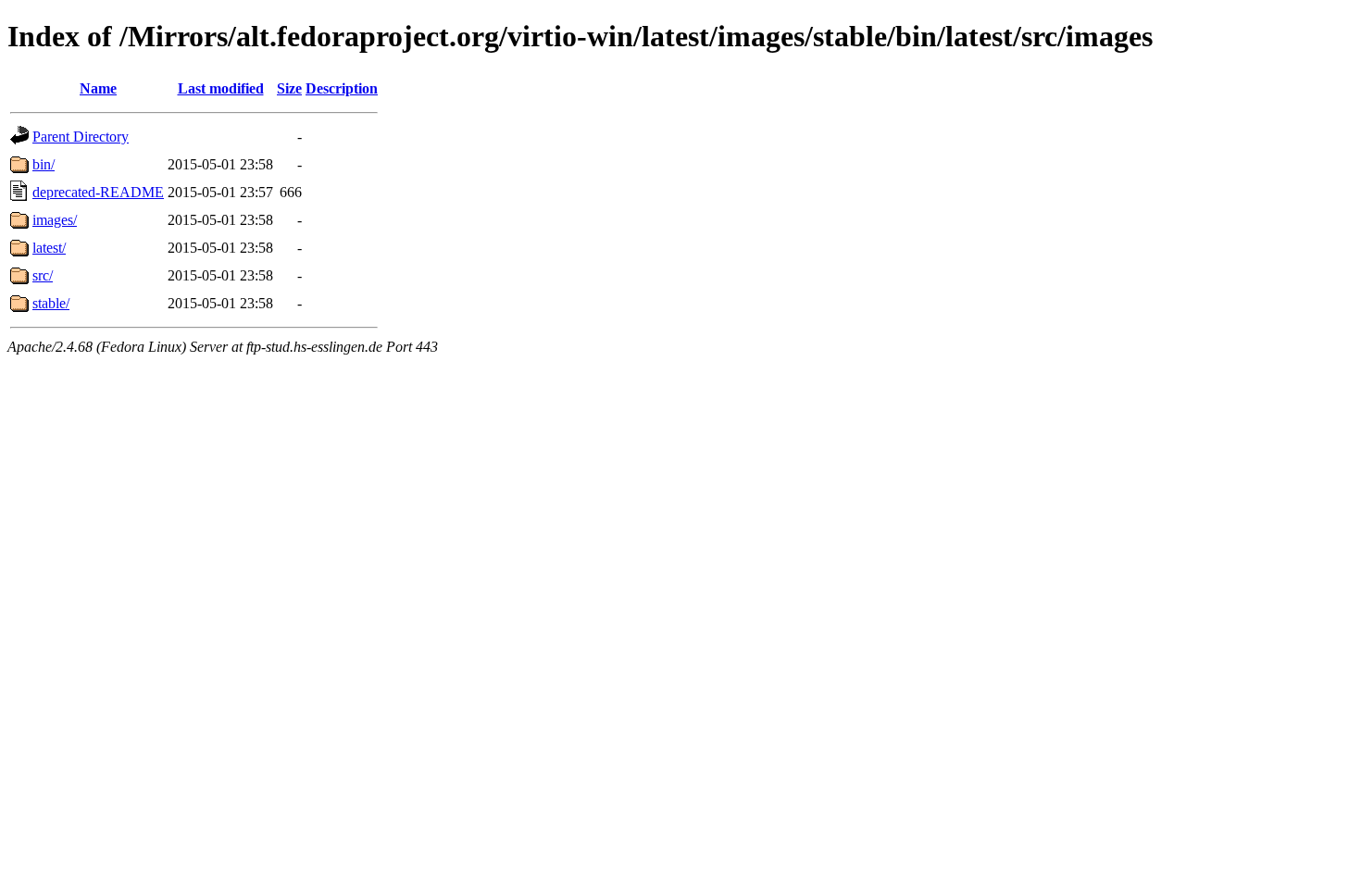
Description (342, 88)
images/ (54, 220)
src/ (42, 275)
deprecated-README (98, 192)
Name (98, 88)
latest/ (49, 248)
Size (289, 88)
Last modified (221, 88)
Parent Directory (80, 136)
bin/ (43, 164)
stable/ (50, 303)
